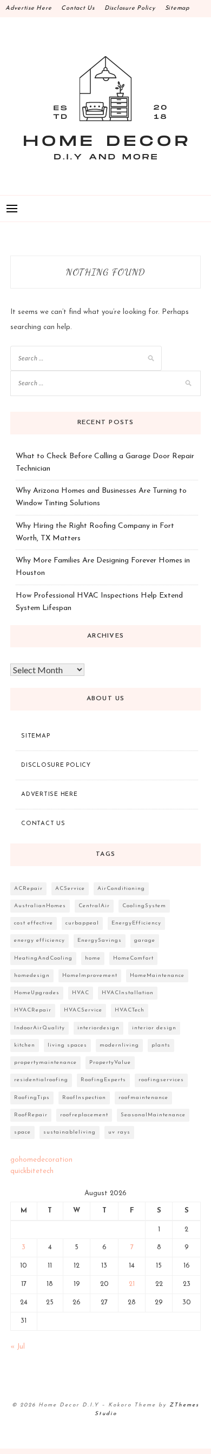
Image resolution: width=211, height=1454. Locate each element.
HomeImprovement (89, 976)
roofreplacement (84, 1115)
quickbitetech (32, 1171)
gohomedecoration (41, 1159)
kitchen (24, 1045)
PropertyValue (110, 1063)
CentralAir (94, 906)
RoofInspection (84, 1098)
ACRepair (28, 889)
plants (160, 1045)
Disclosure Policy (129, 8)
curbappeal (82, 923)
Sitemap (177, 8)
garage (144, 940)
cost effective (33, 923)
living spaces (67, 1045)
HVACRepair (32, 1010)
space (22, 1132)
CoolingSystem (144, 906)
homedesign (32, 976)
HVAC (80, 993)
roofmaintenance (143, 1098)
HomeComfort (133, 958)
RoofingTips (32, 1098)
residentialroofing (41, 1080)
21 (132, 1284)
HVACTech (129, 1010)
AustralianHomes (40, 906)
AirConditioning (121, 889)
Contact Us (78, 8)
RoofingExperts (103, 1080)
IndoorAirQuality (39, 1028)
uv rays (119, 1132)
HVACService (83, 1010)
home (93, 958)
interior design (154, 1028)
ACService (70, 889)
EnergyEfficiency (136, 923)
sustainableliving (69, 1132)
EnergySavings (99, 940)
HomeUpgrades (37, 993)
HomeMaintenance (157, 976)
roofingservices (161, 1080)
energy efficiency (39, 940)
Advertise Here (28, 8)
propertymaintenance (45, 1063)
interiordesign (98, 1028)
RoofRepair (31, 1115)
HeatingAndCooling (43, 958)
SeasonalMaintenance (153, 1115)
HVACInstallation (128, 993)
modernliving (119, 1045)
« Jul (17, 1346)
